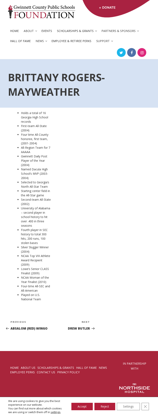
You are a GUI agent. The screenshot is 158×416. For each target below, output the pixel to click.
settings (55, 412)
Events (46, 31)
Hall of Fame (20, 41)
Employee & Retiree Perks (71, 41)
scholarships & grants (55, 368)
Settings (128, 406)
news (103, 368)
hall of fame (86, 368)
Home (14, 31)
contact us (46, 372)
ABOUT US (28, 368)
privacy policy (68, 372)
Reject (105, 406)
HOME (14, 368)
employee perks (22, 372)
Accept (82, 406)
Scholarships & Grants (75, 31)
